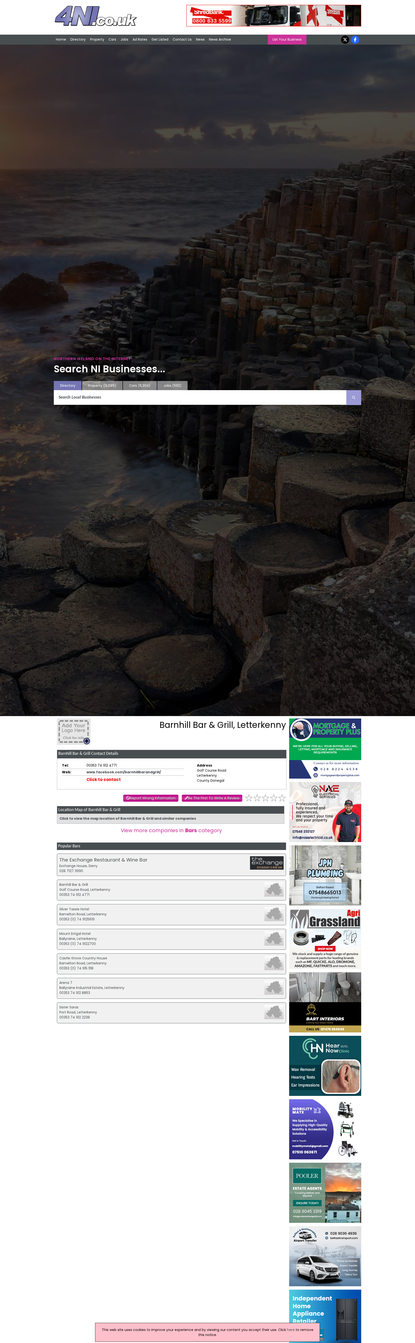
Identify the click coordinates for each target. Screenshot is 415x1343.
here (291, 1329)
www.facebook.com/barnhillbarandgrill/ (123, 772)
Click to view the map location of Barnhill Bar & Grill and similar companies (128, 818)
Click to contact (103, 779)
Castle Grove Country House (83, 958)
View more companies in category (171, 830)
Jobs (124, 39)
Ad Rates (140, 39)
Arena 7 (65, 982)
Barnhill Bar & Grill (73, 884)
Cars (112, 39)
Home (61, 39)
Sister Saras (69, 1007)
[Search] (353, 397)
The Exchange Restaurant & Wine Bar (103, 859)
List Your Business (287, 39)
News (200, 39)
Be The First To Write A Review (213, 798)
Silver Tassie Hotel (74, 909)
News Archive (220, 39)
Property (97, 39)
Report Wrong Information (153, 798)
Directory (78, 39)
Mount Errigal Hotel (75, 933)
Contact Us (182, 39)
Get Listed (160, 39)
